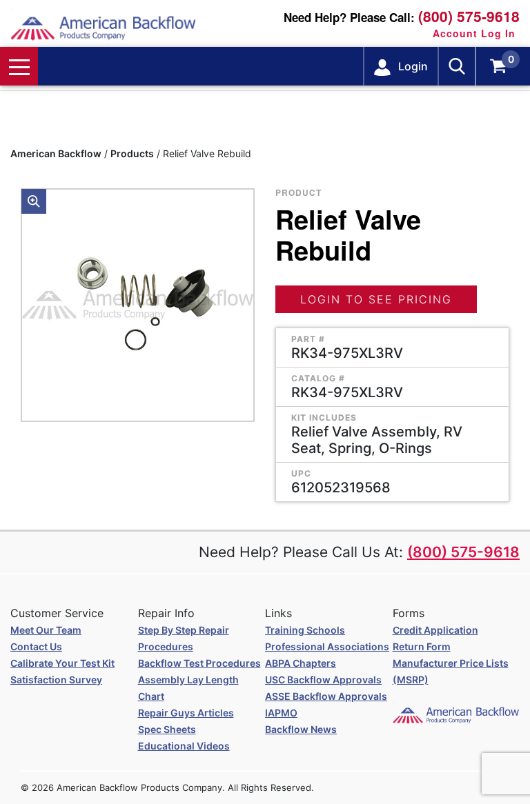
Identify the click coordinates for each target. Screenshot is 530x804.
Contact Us (36, 646)
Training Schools (305, 630)
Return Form (422, 646)
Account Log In (474, 33)
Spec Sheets (167, 729)
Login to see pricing (376, 299)
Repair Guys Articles (186, 712)
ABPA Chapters (300, 663)
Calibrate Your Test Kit (62, 663)
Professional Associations (327, 646)
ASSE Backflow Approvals (326, 696)
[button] (33, 201)
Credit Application (435, 630)
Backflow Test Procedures (199, 663)
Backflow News (301, 729)
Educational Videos (184, 746)
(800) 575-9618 (469, 16)
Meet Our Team (45, 630)
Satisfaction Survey (56, 679)
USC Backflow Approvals (323, 679)
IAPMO (281, 712)
